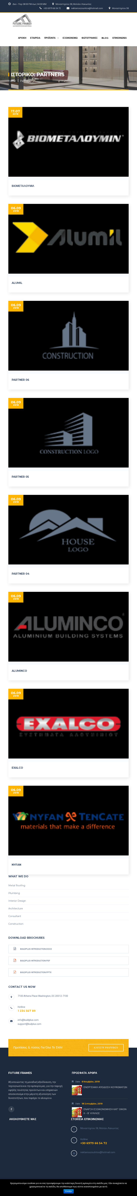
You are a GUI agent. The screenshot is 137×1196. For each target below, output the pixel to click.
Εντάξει (68, 1191)
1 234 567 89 (27, 1010)
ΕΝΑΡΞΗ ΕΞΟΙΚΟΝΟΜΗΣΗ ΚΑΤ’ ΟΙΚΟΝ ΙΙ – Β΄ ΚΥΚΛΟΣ (105, 1111)
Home (12, 80)
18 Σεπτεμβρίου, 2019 (92, 1103)
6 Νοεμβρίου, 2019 (91, 1081)
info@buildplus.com (28, 1020)
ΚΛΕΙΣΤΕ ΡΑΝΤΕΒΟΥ (106, 1047)
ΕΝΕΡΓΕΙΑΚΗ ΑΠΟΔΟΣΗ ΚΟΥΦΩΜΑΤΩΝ (105, 1087)
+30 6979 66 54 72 (93, 1143)
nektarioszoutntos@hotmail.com (97, 1152)
